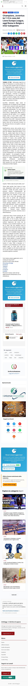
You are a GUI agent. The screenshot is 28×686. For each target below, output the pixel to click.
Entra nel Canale (15, 77)
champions (16, 352)
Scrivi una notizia (5, 649)
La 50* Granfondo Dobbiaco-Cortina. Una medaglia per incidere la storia (13, 563)
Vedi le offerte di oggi (9, 484)
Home (2, 642)
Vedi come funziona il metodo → (11, 610)
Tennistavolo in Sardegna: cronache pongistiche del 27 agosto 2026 (12, 539)
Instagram (5, 269)
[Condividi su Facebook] (9, 33)
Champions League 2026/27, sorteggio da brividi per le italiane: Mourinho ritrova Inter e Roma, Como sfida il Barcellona (14, 514)
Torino (16, 12)
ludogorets (21, 357)
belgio (10, 357)
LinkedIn (5, 271)
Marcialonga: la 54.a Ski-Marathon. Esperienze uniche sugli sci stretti (12, 587)
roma (6, 357)
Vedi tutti (14, 594)
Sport (5, 12)
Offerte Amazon (5, 644)
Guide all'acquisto (5, 647)
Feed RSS (3, 654)
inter (15, 357)
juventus (6, 355)
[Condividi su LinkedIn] (14, 33)
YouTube (5, 268)
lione (12, 355)
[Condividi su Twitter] (11, 33)
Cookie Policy (4, 659)
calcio (10, 352)
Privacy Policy (4, 657)
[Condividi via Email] (22, 33)
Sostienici (3, 652)
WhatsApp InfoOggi (8, 263)
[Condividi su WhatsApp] (16, 33)
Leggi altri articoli (13, 373)
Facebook (5, 264)
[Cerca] (22, 6)
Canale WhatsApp (12, 465)
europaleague (18, 355)
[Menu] (25, 6)
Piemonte (10, 12)
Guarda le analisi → (14, 177)
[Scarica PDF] (24, 33)
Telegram (5, 266)
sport (6, 352)
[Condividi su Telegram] (19, 33)
